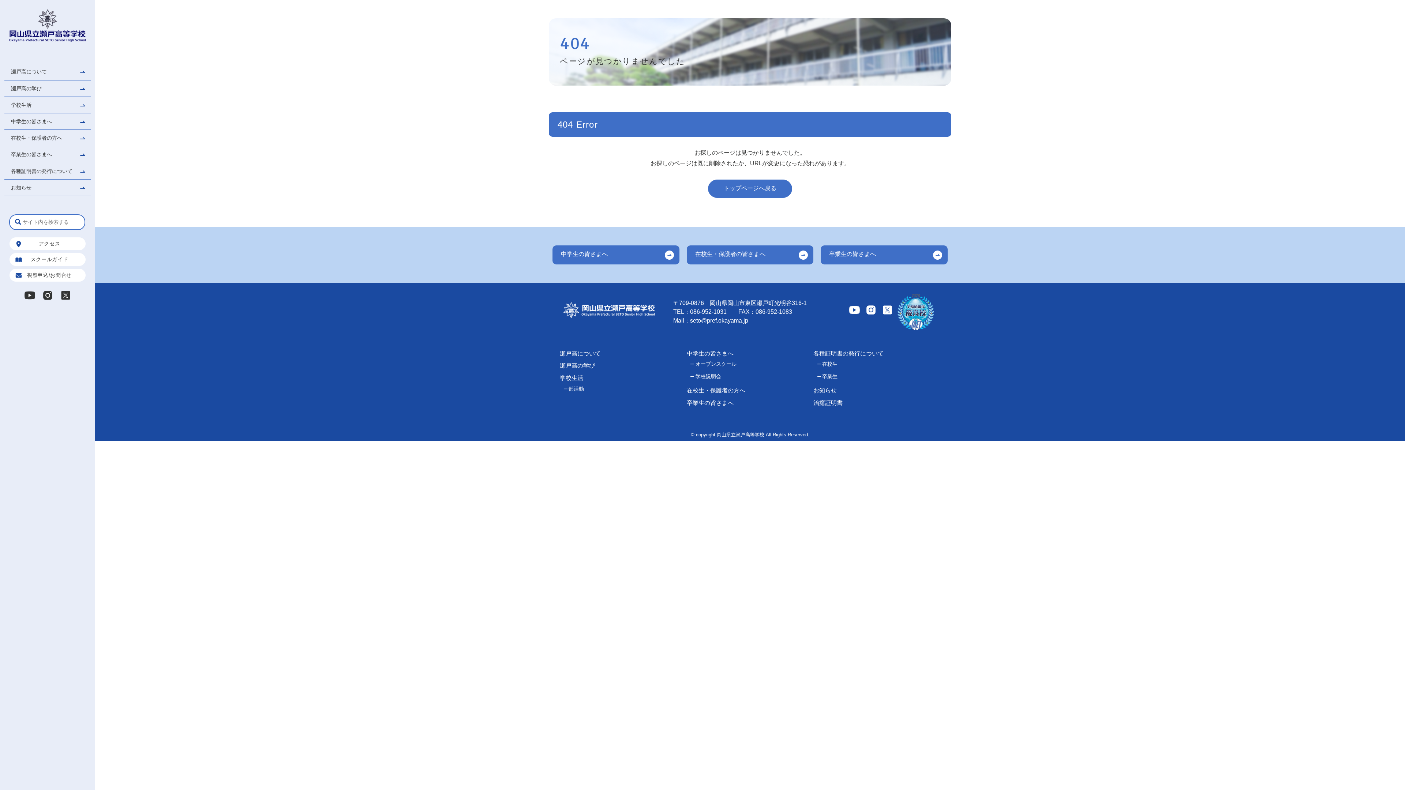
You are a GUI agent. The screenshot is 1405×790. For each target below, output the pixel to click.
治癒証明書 (828, 403)
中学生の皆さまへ (31, 121)
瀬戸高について (29, 72)
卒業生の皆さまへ (31, 154)
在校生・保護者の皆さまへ (730, 254)
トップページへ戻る (750, 188)
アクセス (49, 244)
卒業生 (830, 376)
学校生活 (21, 105)
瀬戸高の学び (26, 88)
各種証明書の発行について (41, 171)
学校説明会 (708, 376)
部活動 (576, 389)
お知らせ (21, 188)
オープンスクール (716, 364)
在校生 (830, 364)
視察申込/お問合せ (49, 275)
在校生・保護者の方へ (36, 138)
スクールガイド (49, 259)
